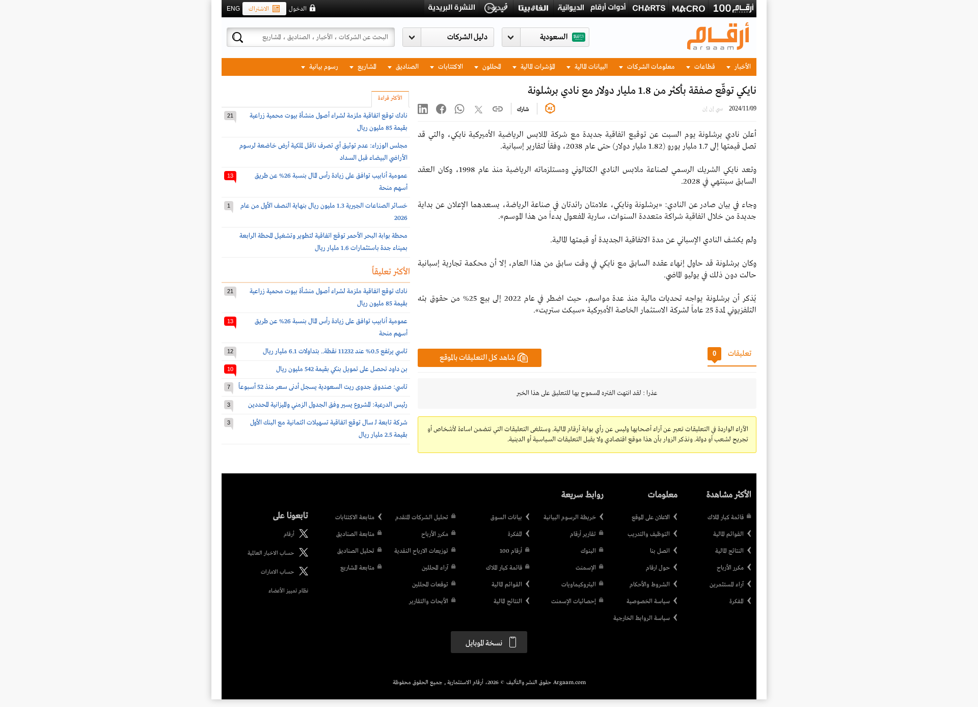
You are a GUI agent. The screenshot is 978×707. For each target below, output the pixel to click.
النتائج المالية (729, 551)
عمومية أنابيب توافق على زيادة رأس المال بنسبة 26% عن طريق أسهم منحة (331, 182)
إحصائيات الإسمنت (573, 602)
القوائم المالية (728, 534)
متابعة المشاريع (357, 568)
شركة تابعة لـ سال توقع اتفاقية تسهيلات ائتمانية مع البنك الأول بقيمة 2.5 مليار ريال (329, 428)
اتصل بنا (660, 551)
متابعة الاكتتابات (354, 518)
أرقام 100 (511, 551)
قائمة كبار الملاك (726, 518)
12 (230, 351)
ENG (233, 8)
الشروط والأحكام (650, 585)
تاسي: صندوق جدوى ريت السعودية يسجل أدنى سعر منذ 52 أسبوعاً (323, 387)
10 (230, 369)
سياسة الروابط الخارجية (641, 618)
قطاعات (704, 67)
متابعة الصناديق (355, 534)
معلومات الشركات (650, 67)
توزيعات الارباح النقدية (421, 551)
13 (230, 176)
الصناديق (406, 67)
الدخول (298, 9)
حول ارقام (658, 568)
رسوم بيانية (323, 67)
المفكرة (736, 602)
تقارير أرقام (583, 534)
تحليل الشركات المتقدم (421, 518)
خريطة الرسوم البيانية (570, 518)
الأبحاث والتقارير (428, 602)
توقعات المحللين (430, 585)
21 (230, 115)
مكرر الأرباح (730, 568)
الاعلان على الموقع (651, 518)
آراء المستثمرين (727, 585)
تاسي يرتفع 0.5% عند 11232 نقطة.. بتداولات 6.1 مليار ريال (335, 351)
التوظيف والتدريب (649, 534)
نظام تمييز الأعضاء (288, 591)
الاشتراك (259, 9)
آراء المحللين (435, 568)
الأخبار (742, 67)
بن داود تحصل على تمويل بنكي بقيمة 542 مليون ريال (342, 369)
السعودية (553, 37)
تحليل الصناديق (355, 551)
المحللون (491, 67)
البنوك (588, 551)
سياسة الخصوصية (648, 602)
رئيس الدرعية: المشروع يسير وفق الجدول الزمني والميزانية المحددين (328, 405)
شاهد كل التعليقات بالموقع (477, 358)
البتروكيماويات (578, 585)
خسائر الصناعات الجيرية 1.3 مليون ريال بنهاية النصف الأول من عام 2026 (324, 212)
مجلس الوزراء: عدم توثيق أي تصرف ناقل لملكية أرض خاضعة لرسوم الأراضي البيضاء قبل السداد (323, 152)
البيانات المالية (590, 67)
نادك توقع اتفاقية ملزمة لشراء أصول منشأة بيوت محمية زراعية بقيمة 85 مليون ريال (329, 121)
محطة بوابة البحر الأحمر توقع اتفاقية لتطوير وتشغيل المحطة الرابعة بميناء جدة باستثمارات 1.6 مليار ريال (323, 242)
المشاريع (366, 67)
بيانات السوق (506, 518)
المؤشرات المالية (537, 67)
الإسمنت (586, 568)
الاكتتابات (450, 67)
